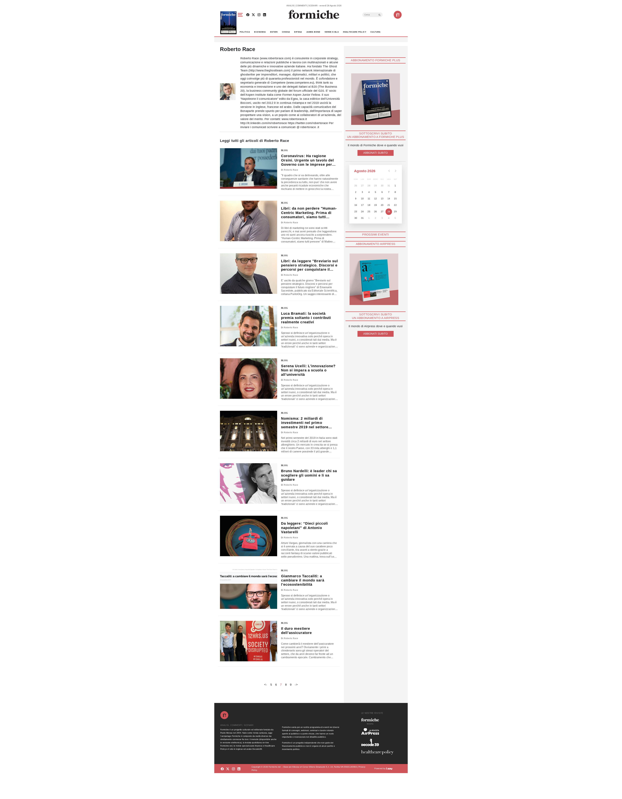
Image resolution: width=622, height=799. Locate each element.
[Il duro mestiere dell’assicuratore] (248, 641)
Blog (284, 150)
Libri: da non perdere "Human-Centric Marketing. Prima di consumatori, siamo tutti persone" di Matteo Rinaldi (309, 212)
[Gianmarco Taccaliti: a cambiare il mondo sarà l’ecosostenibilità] (248, 588)
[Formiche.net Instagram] (259, 15)
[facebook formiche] (222, 769)
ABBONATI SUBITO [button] (375, 152)
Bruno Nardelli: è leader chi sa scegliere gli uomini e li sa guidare (309, 475)
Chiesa (286, 32)
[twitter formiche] (227, 769)
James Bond (313, 32)
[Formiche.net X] (253, 15)
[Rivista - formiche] (378, 721)
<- (265, 684)
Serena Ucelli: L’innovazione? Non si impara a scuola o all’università (308, 370)
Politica (245, 32)
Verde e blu (332, 32)
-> (296, 684)
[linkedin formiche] (239, 769)
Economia (260, 32)
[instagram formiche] (233, 769)
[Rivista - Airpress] (378, 731)
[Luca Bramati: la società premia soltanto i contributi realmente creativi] (248, 326)
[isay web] (389, 768)
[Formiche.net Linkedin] (264, 15)
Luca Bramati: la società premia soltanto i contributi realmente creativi (306, 317)
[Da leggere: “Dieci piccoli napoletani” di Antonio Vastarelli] (248, 536)
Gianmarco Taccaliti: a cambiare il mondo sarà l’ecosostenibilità (302, 580)
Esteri (274, 32)
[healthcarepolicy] (378, 752)
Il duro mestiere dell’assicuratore (296, 631)
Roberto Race (291, 170)
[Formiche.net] (398, 15)
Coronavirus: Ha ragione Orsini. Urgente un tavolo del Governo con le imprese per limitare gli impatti (307, 160)
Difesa (298, 32)
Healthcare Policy (354, 32)
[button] (240, 22)
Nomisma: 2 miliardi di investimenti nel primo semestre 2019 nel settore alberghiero (304, 422)
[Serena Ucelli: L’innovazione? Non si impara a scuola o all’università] (248, 378)
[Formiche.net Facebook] (248, 15)
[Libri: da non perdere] (248, 221)
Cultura (375, 32)
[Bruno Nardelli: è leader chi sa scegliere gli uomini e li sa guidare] (248, 483)
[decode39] (378, 742)
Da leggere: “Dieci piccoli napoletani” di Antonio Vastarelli (304, 527)
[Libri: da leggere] (248, 273)
